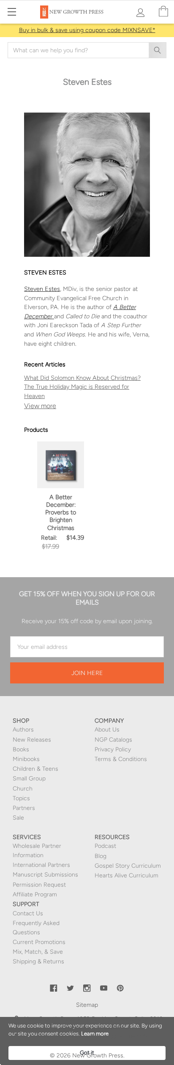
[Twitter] (70, 988)
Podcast (105, 846)
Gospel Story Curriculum (128, 865)
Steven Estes (42, 289)
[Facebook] (53, 988)
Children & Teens (35, 768)
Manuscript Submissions (45, 874)
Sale (18, 817)
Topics (21, 798)
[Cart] (163, 11)
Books (21, 749)
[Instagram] (87, 988)
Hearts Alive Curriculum (126, 875)
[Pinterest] (120, 988)
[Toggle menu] (11, 11)
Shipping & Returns (38, 961)
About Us (107, 729)
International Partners (41, 865)
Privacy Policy (113, 749)
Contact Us (28, 913)
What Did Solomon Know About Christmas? (82, 378)
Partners (24, 808)
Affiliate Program (35, 894)
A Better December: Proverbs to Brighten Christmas (60, 512)
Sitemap (87, 1005)
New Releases (32, 739)
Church (23, 788)
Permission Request (39, 884)
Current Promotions (39, 942)
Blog (100, 856)
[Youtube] (104, 988)
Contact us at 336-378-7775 (108, 1036)
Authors (23, 729)
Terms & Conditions (121, 759)
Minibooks (26, 759)
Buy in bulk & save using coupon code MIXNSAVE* (87, 30)
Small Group (29, 778)
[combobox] (87, 50)
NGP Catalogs (113, 739)
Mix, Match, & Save (38, 951)
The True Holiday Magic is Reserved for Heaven (76, 391)
